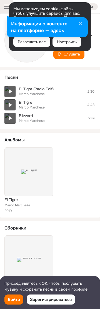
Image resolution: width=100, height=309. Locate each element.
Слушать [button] (72, 54)
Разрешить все (32, 41)
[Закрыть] (80, 24)
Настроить (67, 41)
